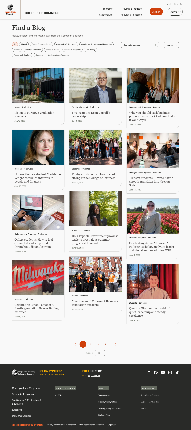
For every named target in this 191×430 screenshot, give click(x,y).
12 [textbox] (99, 353)
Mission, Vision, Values (107, 402)
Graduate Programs (72, 49)
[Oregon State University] (10, 9)
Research (17, 409)
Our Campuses (104, 395)
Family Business (52, 49)
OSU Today (90, 49)
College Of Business (42, 12)
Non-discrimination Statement (91, 425)
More (174, 11)
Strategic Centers (21, 415)
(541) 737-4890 (93, 375)
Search (181, 4)
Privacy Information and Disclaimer (61, 425)
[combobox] (171, 45)
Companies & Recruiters (66, 44)
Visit (169, 4)
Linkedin (148, 372)
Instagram (170, 372)
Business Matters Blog (150, 402)
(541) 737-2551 (96, 370)
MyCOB (58, 395)
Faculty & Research (131, 14)
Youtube (163, 372)
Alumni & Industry (132, 8)
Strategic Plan (104, 415)
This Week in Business (150, 395)
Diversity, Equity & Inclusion (109, 408)
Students (39, 55)
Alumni (24, 44)
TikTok (177, 372)
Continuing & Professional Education (96, 44)
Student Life (106, 14)
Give (176, 4)
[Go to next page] (116, 344)
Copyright (112, 425)
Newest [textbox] (170, 45)
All (15, 44)
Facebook (156, 372)
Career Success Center (41, 44)
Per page (90, 353)
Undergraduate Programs (58, 55)
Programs (107, 8)
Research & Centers (22, 55)
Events (17, 49)
